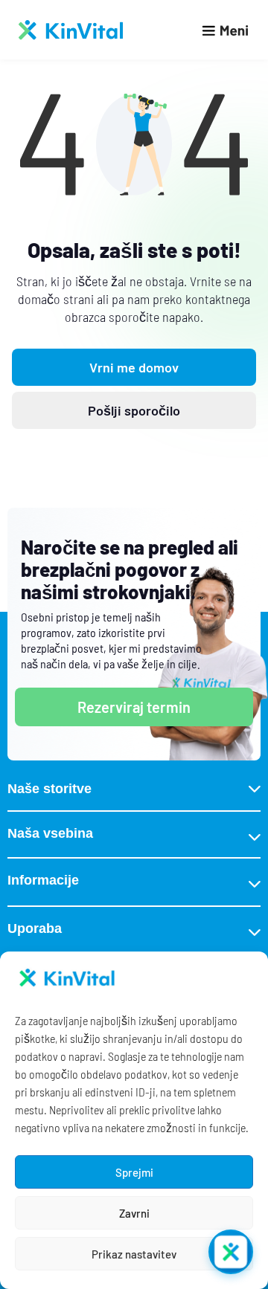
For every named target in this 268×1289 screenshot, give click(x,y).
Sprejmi (134, 1172)
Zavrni (134, 1213)
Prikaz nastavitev (134, 1254)
